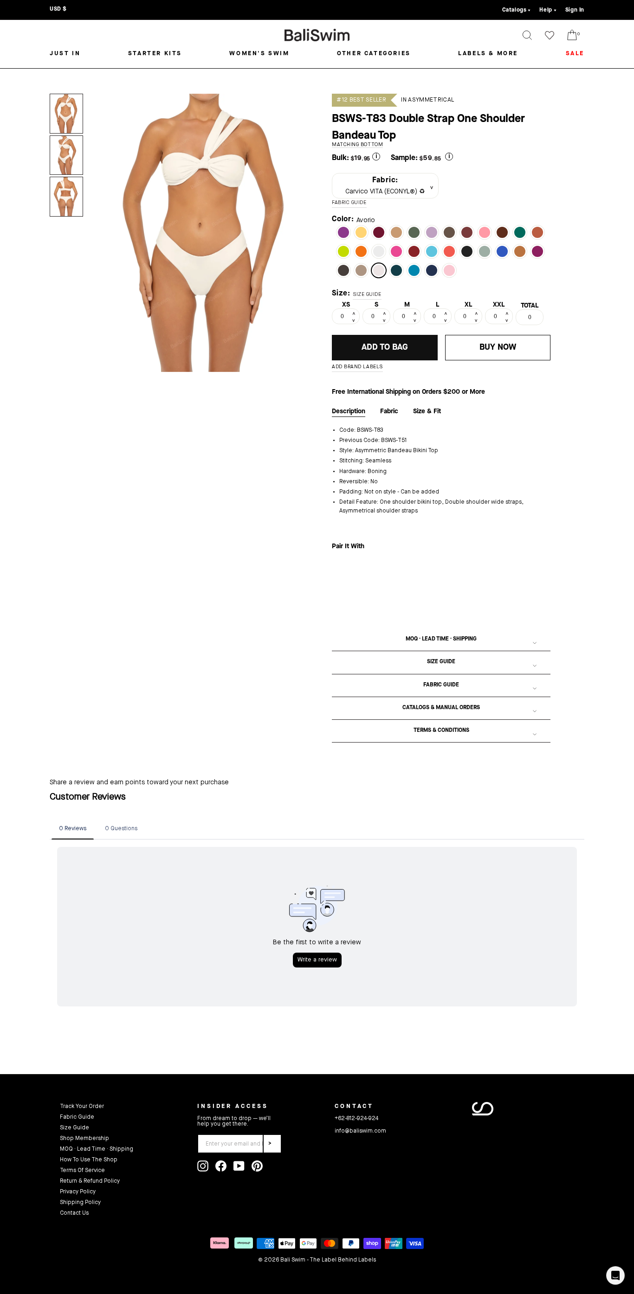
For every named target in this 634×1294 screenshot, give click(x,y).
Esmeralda (520, 232)
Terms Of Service (82, 1170)
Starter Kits (155, 54)
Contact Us (74, 1213)
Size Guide (441, 662)
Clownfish (361, 251)
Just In (65, 54)
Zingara (343, 232)
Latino (467, 232)
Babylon (379, 232)
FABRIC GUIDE (349, 202)
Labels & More (488, 54)
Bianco (379, 251)
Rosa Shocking (396, 251)
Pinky (485, 232)
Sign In (574, 10)
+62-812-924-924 (356, 1118)
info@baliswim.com (360, 1131)
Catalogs (514, 10)
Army (414, 232)
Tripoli (449, 232)
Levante (537, 251)
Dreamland (449, 270)
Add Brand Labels (357, 367)
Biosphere (502, 251)
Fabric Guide (441, 685)
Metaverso (432, 251)
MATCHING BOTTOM (357, 144)
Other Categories (374, 54)
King (432, 270)
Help (545, 10)
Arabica (343, 270)
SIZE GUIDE (367, 294)
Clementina (449, 251)
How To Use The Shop (88, 1160)
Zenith (396, 270)
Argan (520, 251)
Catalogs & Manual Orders (441, 708)
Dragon (537, 232)
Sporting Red (414, 251)
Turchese (414, 270)
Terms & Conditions (441, 730)
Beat (343, 251)
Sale (575, 54)
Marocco (502, 232)
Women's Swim (259, 54)
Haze (485, 251)
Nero (467, 251)
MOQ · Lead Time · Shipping (441, 639)
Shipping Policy (80, 1202)
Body (396, 232)
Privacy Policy (78, 1192)
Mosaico (361, 270)
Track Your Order (82, 1106)
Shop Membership (84, 1138)
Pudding (361, 232)
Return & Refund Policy (90, 1181)
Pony (432, 232)
